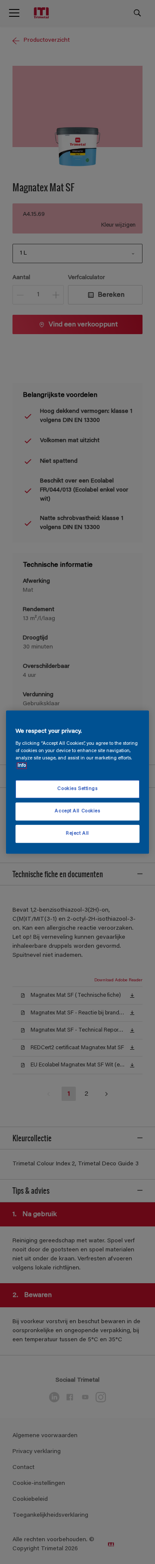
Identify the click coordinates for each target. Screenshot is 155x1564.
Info (22, 765)
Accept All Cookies (77, 811)
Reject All (77, 833)
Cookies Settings (77, 789)
